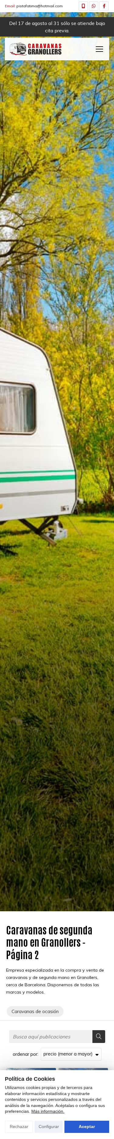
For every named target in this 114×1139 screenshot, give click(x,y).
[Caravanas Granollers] (35, 49)
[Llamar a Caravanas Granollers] (83, 6)
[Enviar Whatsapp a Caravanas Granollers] (93, 6)
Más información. (47, 1111)
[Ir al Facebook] (104, 6)
